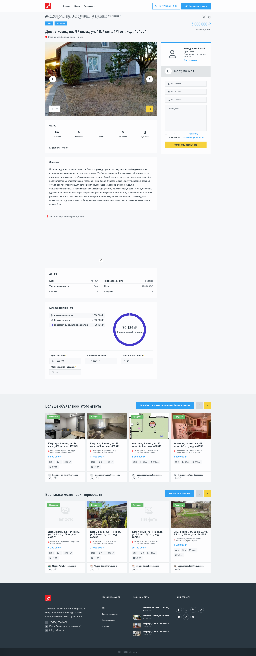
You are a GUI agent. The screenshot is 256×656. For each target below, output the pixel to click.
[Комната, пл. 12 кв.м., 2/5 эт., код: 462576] (137, 609)
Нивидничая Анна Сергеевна (195, 49)
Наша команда (108, 620)
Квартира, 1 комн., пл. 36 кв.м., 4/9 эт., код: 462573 (156, 632)
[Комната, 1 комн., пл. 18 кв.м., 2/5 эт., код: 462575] (137, 617)
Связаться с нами (198, 6)
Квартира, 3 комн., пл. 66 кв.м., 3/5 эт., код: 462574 (156, 624)
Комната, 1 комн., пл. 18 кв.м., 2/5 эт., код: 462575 (156, 616)
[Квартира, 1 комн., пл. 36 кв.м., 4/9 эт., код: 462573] (137, 633)
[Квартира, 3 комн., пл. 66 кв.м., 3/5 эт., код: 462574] (137, 625)
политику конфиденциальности (193, 135)
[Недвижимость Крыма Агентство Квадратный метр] (48, 6)
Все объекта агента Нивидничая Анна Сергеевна (165, 405)
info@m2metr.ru (57, 630)
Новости (105, 626)
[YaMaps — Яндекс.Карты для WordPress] (101, 260)
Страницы (88, 6)
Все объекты (190, 60)
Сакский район (98, 16)
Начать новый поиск (179, 493)
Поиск (77, 6)
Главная (66, 6)
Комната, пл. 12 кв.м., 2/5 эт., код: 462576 (156, 608)
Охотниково (113, 16)
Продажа (84, 16)
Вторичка (49, 18)
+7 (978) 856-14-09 (168, 6)
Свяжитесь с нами (110, 614)
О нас (104, 608)
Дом (47, 16)
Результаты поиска (61, 16)
